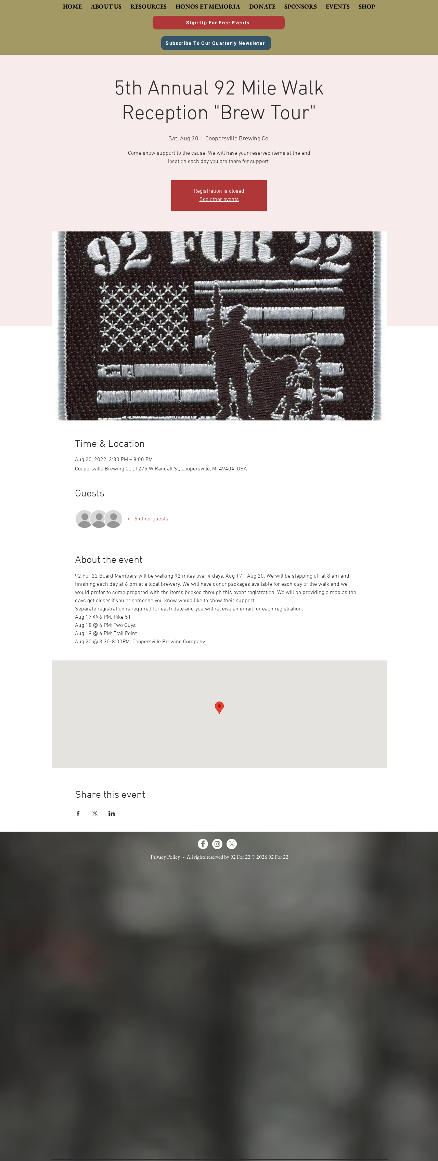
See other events (219, 199)
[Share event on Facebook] (78, 813)
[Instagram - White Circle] (217, 844)
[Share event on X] (95, 813)
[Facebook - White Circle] (203, 844)
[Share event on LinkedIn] (111, 813)
